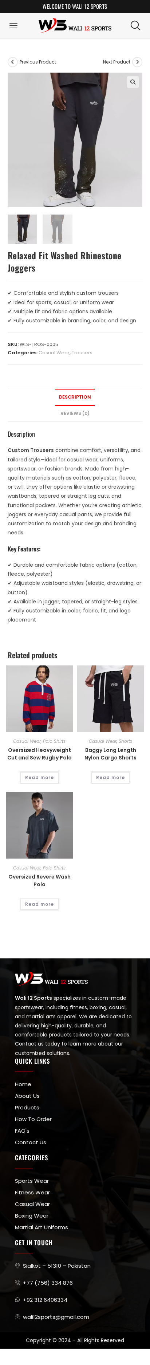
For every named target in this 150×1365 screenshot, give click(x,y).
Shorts (125, 741)
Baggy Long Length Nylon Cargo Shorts (110, 753)
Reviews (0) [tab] (75, 413)
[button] (14, 26)
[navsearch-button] (135, 25)
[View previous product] (13, 62)
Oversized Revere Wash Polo (39, 880)
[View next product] (137, 62)
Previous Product (38, 62)
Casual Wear (54, 352)
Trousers (82, 352)
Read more (39, 777)
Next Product (116, 62)
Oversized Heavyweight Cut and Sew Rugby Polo (39, 753)
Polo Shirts (54, 741)
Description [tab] (75, 397)
